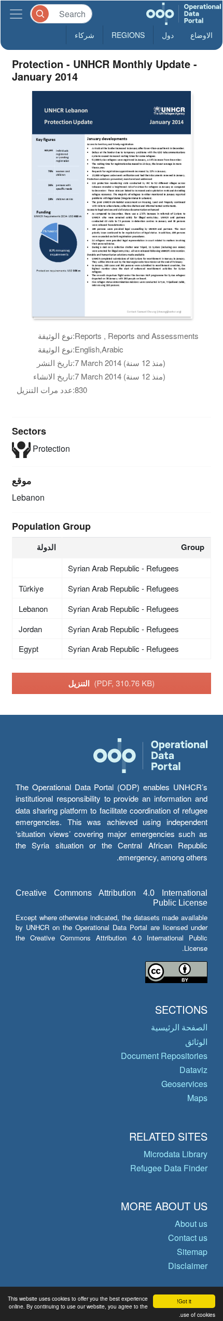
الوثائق (196, 1042)
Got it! (184, 1301)
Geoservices (184, 1084)
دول (168, 35)
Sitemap (192, 1252)
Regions (128, 35)
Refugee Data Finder (168, 1168)
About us (191, 1224)
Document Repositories (164, 1056)
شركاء (84, 35)
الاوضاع (201, 35)
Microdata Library (175, 1154)
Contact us (187, 1238)
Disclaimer (187, 1266)
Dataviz (193, 1070)
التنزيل (111, 683)
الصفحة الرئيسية (179, 1027)
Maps (197, 1098)
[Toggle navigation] (16, 13)
